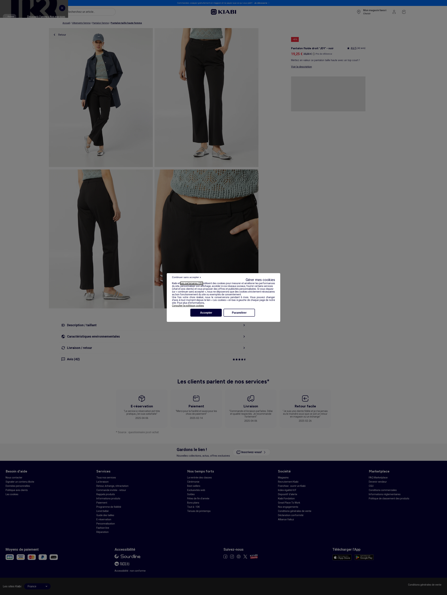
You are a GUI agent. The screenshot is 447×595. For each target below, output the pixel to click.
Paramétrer (239, 312)
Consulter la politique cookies (188, 305)
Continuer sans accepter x (186, 277)
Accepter (206, 312)
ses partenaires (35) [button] (192, 283)
